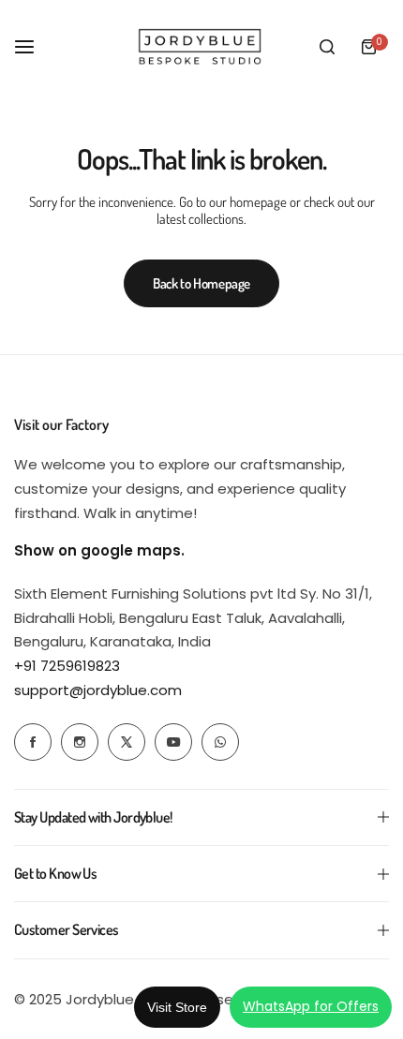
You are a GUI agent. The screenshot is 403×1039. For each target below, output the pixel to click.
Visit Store (177, 1007)
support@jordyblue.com (98, 690)
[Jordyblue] (201, 46)
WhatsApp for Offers (311, 1006)
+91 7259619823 (67, 665)
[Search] (327, 46)
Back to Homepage (201, 283)
